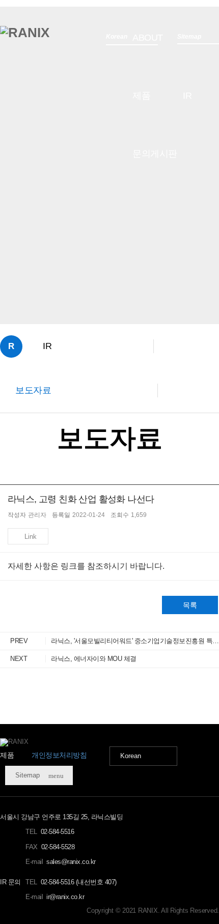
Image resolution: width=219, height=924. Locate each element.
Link (30, 536)
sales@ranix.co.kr (71, 861)
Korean (130, 756)
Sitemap (39, 775)
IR (187, 96)
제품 (141, 96)
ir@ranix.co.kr (65, 897)
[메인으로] (24, 32)
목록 (190, 605)
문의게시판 (154, 154)
